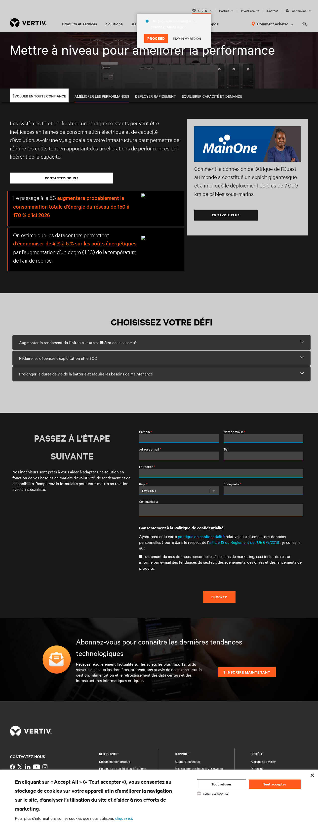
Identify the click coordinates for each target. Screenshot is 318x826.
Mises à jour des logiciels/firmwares (199, 768)
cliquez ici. (124, 818)
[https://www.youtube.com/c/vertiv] (36, 766)
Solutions (114, 23)
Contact (272, 10)
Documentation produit (114, 761)
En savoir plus (226, 215)
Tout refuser (221, 784)
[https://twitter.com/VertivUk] (20, 766)
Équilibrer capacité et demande (212, 96)
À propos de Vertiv (263, 761)
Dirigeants (257, 768)
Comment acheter (272, 23)
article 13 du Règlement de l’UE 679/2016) (244, 542)
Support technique (187, 761)
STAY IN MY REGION (187, 38)
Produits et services (79, 23)
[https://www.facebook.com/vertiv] (12, 766)
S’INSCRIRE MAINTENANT (246, 672)
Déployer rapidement (155, 96)
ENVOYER (219, 597)
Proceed (156, 38)
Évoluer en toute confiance (39, 95)
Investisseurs (250, 10)
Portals (224, 10)
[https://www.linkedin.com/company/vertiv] (28, 766)
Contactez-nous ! (61, 178)
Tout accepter (274, 784)
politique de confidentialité (201, 536)
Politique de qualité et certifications (122, 768)
